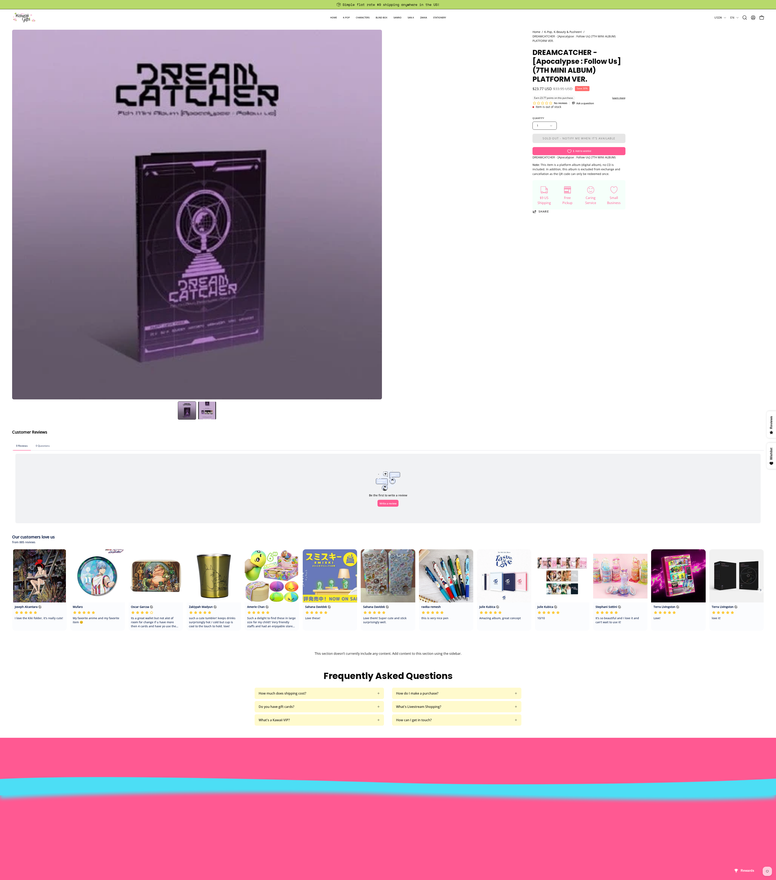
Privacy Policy (212, 841)
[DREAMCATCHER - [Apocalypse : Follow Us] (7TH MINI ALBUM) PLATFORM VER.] (187, 410)
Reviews (360, 841)
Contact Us (362, 814)
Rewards (208, 814)
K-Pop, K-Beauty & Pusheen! (563, 32)
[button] (346, 17)
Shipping (360, 821)
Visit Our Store (365, 808)
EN (732, 17)
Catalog (208, 828)
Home (536, 32)
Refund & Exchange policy (221, 821)
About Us (209, 808)
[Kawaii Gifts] (24, 17)
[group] (388, 4)
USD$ (718, 17)
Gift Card (361, 828)
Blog (357, 834)
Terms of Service (214, 834)
